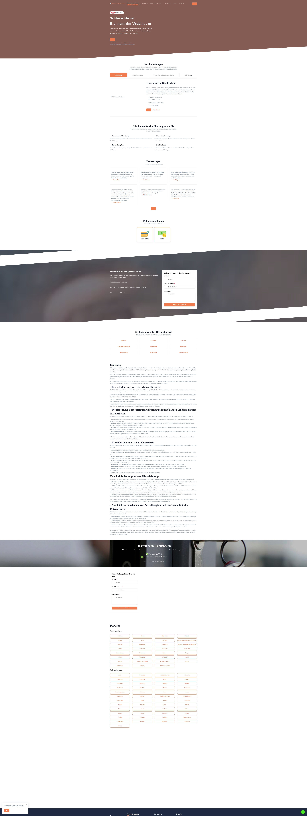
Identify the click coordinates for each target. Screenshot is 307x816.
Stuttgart (120, 640)
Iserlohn (142, 704)
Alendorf (183, 340)
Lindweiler (153, 352)
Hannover (164, 636)
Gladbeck (164, 713)
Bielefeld (142, 679)
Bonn (164, 679)
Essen (142, 636)
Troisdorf (187, 713)
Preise (175, 3)
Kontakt (181, 3)
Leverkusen (142, 644)
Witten (120, 704)
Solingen (187, 661)
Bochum (165, 640)
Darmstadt (142, 657)
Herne (164, 692)
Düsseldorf (142, 675)
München (120, 679)
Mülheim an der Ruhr (142, 661)
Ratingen (187, 704)
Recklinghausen (187, 696)
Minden (187, 709)
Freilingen (183, 346)
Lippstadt (164, 721)
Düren (164, 704)
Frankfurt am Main (164, 675)
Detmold (142, 717)
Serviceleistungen (155, 3)
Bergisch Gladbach (165, 665)
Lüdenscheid (120, 721)
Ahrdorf (123, 340)
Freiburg (120, 657)
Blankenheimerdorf (124, 346)
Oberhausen (142, 653)
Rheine (142, 713)
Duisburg (120, 636)
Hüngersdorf (124, 352)
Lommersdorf (183, 352)
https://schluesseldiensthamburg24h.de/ (187, 640)
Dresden (187, 636)
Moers (142, 700)
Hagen (187, 653)
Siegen (164, 700)
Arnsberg (164, 717)
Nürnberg (142, 683)
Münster (120, 648)
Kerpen (120, 726)
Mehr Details (156, 109)
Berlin (142, 640)
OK (7, 810)
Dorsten (120, 717)
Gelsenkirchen (120, 653)
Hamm (120, 661)
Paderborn (120, 665)
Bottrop (142, 665)
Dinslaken (187, 721)
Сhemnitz (164, 657)
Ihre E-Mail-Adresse (169, 283)
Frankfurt (120, 644)
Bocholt (142, 721)
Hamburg (187, 675)
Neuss (187, 692)
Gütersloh (187, 700)
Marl (142, 709)
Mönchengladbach (164, 661)
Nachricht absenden (179, 304)
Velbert (165, 709)
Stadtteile (168, 3)
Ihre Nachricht (167, 291)
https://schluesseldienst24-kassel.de (187, 644)
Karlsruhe (142, 648)
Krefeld (142, 687)
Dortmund (120, 687)
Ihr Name (166, 276)
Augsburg (164, 648)
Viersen (120, 713)
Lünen (120, 709)
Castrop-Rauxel (187, 717)
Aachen (187, 657)
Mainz (164, 653)
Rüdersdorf (165, 644)
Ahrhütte (153, 340)
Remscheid (120, 700)
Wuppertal (120, 683)
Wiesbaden (187, 648)
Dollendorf (153, 346)
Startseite (145, 3)
